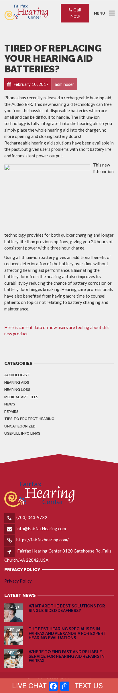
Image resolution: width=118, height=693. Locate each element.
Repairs (11, 411)
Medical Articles (21, 397)
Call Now (76, 13)
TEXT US (88, 686)
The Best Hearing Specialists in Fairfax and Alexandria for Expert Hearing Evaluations (67, 633)
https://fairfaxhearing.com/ (42, 539)
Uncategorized (20, 426)
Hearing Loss (17, 389)
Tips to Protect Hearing (29, 419)
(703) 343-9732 (31, 517)
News (9, 404)
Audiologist (17, 375)
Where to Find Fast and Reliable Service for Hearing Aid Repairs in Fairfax (67, 656)
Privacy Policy (18, 580)
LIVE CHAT (29, 686)
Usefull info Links (22, 433)
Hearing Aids (16, 382)
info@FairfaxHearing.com (41, 528)
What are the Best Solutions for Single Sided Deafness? (67, 608)
